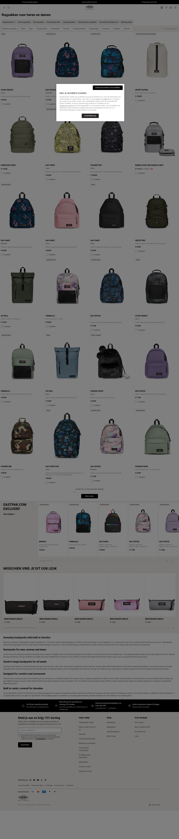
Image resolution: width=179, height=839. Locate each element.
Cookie (105, 99)
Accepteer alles (90, 116)
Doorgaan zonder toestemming (107, 87)
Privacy (97, 99)
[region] (90, 102)
